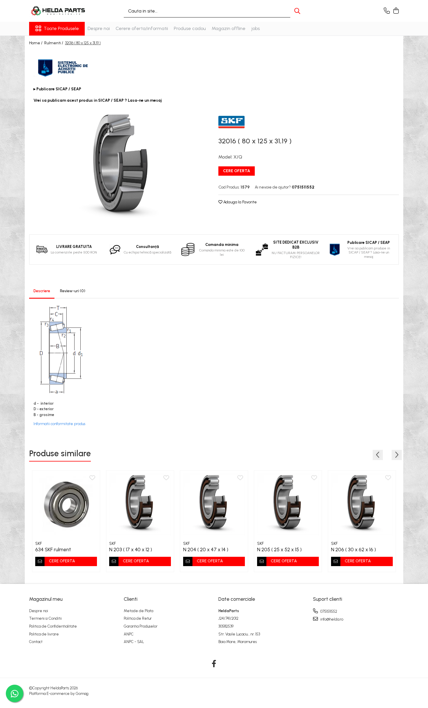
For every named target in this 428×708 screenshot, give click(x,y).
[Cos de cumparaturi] (396, 11)
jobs (255, 28)
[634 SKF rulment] (66, 504)
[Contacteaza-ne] (387, 11)
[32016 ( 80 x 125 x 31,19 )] (119, 165)
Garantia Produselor (141, 626)
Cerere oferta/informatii (142, 28)
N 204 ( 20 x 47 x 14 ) (205, 549)
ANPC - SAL (134, 642)
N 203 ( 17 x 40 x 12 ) (130, 549)
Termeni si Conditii (45, 618)
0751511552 (328, 611)
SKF (38, 543)
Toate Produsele (61, 28)
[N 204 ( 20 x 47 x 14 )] (214, 504)
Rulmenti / (54, 42)
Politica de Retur (138, 618)
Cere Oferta (236, 170)
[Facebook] (214, 664)
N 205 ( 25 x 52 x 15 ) (279, 549)
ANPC (129, 634)
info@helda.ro (331, 619)
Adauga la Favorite (239, 202)
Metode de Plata (138, 611)
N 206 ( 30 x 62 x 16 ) (353, 549)
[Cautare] (297, 10)
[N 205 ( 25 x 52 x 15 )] (288, 504)
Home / (36, 42)
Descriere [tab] (41, 291)
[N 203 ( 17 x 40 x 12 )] (140, 504)
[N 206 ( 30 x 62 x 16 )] (362, 504)
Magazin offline (228, 28)
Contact (36, 642)
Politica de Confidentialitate (53, 626)
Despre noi (99, 28)
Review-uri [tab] (72, 291)
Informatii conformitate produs (59, 424)
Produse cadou (190, 28)
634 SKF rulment (53, 549)
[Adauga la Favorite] (92, 478)
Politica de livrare (44, 634)
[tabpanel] (119, 165)
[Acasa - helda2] (58, 11)
